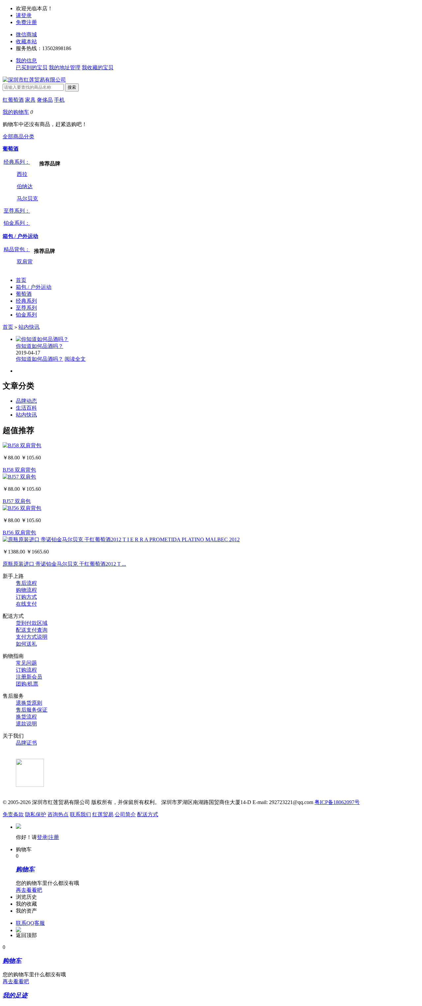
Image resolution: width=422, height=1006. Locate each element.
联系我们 (80, 814)
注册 (53, 837)
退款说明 (26, 723)
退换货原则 (29, 703)
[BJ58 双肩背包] (22, 445)
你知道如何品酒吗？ (39, 346)
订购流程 (26, 670)
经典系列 (26, 301)
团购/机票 (27, 684)
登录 (42, 837)
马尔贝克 (27, 198)
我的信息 (26, 60)
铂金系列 (26, 315)
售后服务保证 (31, 710)
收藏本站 (26, 41)
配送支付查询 (31, 630)
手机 (59, 100)
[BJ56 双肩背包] (22, 508)
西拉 (22, 174)
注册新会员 (29, 677)
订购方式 (26, 597)
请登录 (24, 15)
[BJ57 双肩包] (19, 477)
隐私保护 (35, 814)
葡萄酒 (10, 148)
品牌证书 (26, 743)
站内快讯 (29, 327)
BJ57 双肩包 (17, 501)
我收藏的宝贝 (97, 67)
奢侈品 (45, 100)
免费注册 (26, 22)
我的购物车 (16, 112)
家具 (30, 100)
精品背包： (17, 249)
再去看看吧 (29, 890)
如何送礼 (26, 644)
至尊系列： (17, 211)
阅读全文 (75, 359)
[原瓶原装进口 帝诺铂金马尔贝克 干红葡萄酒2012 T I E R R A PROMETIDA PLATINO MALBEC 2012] (121, 539)
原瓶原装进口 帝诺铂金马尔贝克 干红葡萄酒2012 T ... (64, 564)
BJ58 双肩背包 (19, 470)
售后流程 (26, 583)
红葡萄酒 (13, 100)
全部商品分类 (18, 136)
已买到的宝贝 (31, 67)
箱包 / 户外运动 (20, 236)
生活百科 (26, 408)
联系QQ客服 (30, 923)
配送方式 (147, 814)
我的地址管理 (64, 67)
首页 (21, 280)
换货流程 (26, 717)
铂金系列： (17, 223)
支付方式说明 (31, 637)
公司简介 (125, 814)
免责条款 (13, 814)
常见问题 (26, 663)
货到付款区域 (31, 623)
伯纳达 (25, 186)
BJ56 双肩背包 (19, 532)
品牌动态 (26, 401)
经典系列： (17, 162)
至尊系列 (26, 308)
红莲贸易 (102, 814)
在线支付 (26, 604)
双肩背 (25, 261)
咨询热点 (58, 814)
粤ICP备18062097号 (337, 802)
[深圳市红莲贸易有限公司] (34, 80)
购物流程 (26, 590)
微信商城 (26, 34)
